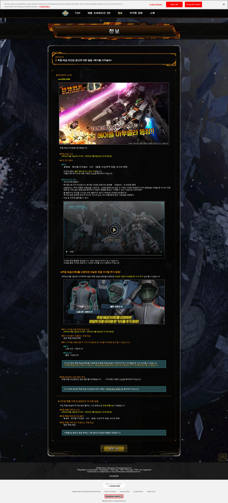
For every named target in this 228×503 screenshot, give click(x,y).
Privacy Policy (125, 491)
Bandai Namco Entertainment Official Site (86, 491)
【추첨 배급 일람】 (113, 389)
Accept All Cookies (193, 4)
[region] (114, 4)
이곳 (93, 173)
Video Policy (151, 491)
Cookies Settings (155, 4)
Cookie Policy (138, 491)
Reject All (174, 4)
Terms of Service (110, 491)
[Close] (224, 4)
